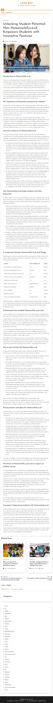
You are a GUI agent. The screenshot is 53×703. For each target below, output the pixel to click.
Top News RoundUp (10, 687)
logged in (10, 589)
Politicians (7, 672)
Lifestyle (7, 659)
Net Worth (7, 662)
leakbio (15, 41)
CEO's (6, 626)
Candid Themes (42, 700)
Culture (7, 629)
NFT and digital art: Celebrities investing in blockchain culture (10, 563)
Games (6, 644)
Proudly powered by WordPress (15, 700)
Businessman (8, 621)
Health (6, 646)
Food (6, 641)
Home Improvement (10, 654)
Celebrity (7, 623)
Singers (7, 679)
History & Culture (9, 651)
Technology (8, 684)
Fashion (7, 639)
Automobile (8, 613)
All (5, 608)
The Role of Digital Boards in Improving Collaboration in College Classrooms (39, 563)
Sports (6, 682)
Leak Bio (26, 3)
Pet (5, 669)
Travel (6, 690)
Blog (6, 616)
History (7, 649)
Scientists (7, 677)
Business (7, 618)
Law (6, 656)
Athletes (7, 611)
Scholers (7, 674)
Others (6, 667)
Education (6, 20)
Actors (6, 606)
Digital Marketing (9, 631)
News (6, 664)
